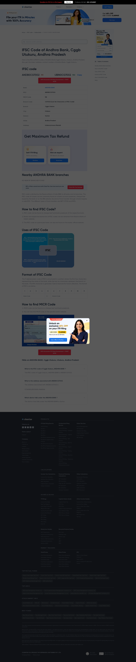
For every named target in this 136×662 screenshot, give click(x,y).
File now (68, 2)
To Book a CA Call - (85, 2)
